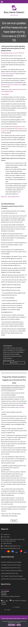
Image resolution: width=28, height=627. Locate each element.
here (17, 194)
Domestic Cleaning (6, 562)
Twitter (8, 609)
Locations (3, 594)
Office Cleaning (16, 565)
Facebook (17, 607)
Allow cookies (11, 624)
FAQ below (10, 91)
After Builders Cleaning (7, 576)
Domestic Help (14, 573)
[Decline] (26, 623)
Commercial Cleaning (16, 570)
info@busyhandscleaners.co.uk (11, 546)
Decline (18, 624)
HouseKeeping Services (7, 567)
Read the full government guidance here (11, 84)
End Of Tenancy (5, 570)
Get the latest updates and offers (10, 596)
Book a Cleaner (5, 589)
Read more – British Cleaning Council (10, 196)
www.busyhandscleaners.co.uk (11, 548)
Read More (15, 362)
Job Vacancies (5, 591)
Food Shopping (18, 576)
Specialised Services (6, 565)
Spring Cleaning (5, 573)
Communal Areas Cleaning (18, 579)
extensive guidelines (9, 73)
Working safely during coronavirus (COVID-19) (12, 53)
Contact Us (6, 534)
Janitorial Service (6, 579)
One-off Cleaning (16, 562)
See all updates (5, 94)
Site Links (3, 593)
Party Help (17, 567)
